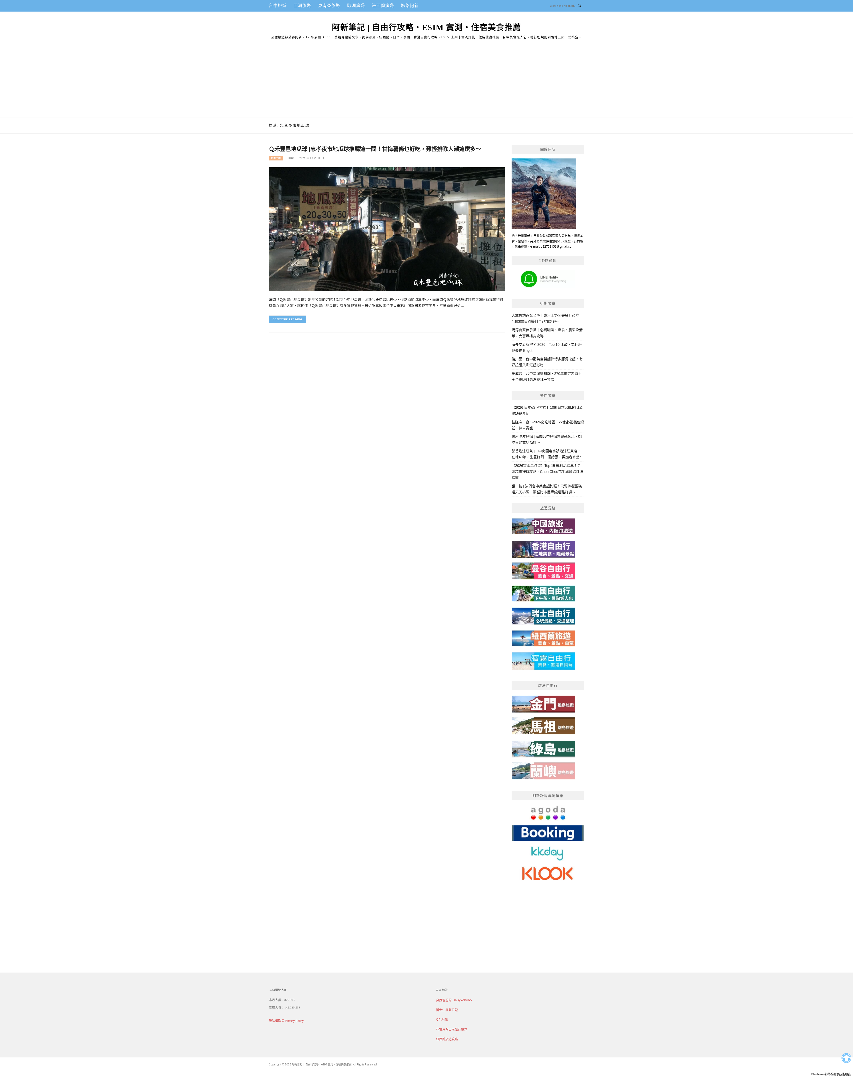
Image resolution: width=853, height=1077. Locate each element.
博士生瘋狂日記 (447, 1010)
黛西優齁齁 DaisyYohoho (454, 1000)
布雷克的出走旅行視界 (451, 1029)
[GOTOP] (846, 1058)
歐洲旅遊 (356, 5)
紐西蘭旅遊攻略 (447, 1039)
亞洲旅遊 (302, 5)
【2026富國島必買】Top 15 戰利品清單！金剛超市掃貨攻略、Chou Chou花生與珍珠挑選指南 (547, 472)
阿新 (291, 158)
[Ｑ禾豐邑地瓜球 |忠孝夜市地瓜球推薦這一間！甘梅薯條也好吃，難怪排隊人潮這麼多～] (387, 229)
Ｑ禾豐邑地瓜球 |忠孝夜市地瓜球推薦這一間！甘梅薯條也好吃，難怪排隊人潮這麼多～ (375, 149)
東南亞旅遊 (329, 5)
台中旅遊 (278, 5)
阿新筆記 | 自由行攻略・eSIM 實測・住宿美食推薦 (426, 27)
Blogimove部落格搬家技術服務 (831, 1074)
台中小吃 (276, 158)
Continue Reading (288, 319)
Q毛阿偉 (442, 1019)
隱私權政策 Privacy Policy (286, 1021)
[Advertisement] (426, 84)
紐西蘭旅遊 (383, 5)
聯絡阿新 (410, 5)
